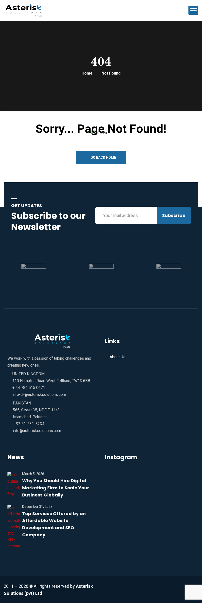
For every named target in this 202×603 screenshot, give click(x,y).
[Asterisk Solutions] (25, 10)
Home (87, 73)
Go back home (103, 157)
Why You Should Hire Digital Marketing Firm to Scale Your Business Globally (55, 488)
